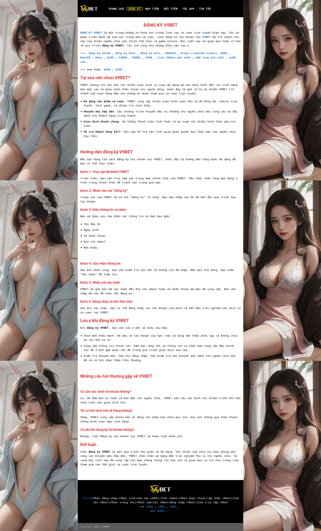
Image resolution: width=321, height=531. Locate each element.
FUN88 (123, 57)
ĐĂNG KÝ (135, 8)
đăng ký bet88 (99, 53)
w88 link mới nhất (210, 57)
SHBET (161, 510)
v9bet (86, 498)
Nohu (98, 57)
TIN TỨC (205, 8)
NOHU (225, 53)
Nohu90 (85, 57)
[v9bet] (90, 8)
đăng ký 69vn (125, 53)
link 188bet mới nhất (174, 57)
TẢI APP (188, 8)
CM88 (149, 506)
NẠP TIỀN (152, 8)
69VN (148, 57)
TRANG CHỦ (116, 8)
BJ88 (110, 57)
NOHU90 (171, 53)
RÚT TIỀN (171, 8)
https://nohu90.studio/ (199, 53)
